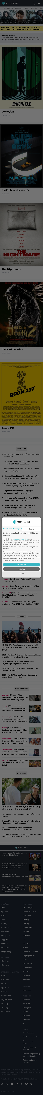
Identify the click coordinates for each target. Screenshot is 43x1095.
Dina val (31, 529)
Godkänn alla (21, 564)
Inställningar (21, 569)
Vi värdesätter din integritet (12, 529)
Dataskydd (21, 573)
